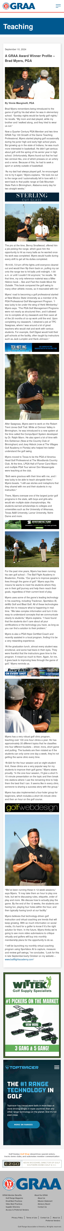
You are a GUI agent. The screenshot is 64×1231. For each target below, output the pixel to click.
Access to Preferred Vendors (17, 1209)
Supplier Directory (13, 1206)
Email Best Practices (14, 1201)
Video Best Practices (14, 1203)
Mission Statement (45, 1201)
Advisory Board (44, 1203)
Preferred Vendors (53, 1220)
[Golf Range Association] (18, 6)
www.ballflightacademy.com (19, 959)
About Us (41, 1198)
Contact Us (42, 1206)
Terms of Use (31, 1217)
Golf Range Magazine (14, 1198)
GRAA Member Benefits (12, 1195)
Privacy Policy (17, 1217)
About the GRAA (41, 1195)
